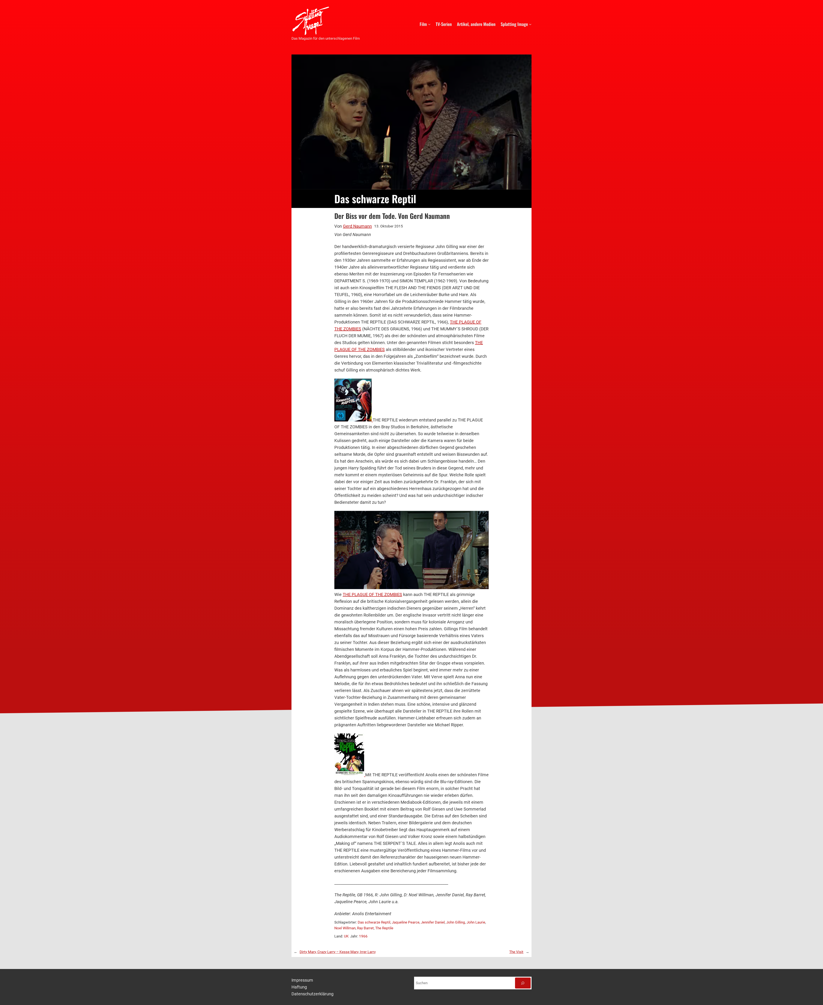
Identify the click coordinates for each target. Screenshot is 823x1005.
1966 (363, 936)
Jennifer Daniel (433, 922)
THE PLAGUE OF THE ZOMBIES (372, 594)
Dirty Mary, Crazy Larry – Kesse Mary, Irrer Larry (338, 952)
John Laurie (476, 922)
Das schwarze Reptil (374, 922)
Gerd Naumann (357, 226)
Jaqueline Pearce (405, 922)
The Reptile (384, 928)
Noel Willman (345, 928)
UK (346, 936)
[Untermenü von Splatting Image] (530, 24)
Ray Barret (365, 928)
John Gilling (455, 922)
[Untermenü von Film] (429, 24)
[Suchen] (523, 983)
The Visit (516, 952)
